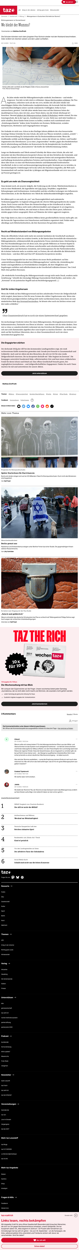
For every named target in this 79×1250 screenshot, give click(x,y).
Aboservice (5, 1208)
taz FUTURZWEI (6, 1149)
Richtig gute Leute (7, 950)
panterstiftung (6, 1022)
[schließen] (76, 1215)
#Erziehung (72, 394)
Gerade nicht (68, 1215)
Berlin (3, 916)
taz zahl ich (5, 1013)
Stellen (3, 984)
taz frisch (4, 1086)
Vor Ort (3, 1115)
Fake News (42, 189)
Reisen (3, 1174)
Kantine (3, 1179)
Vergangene (5, 1124)
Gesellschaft (13, 16)
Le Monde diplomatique (9, 1154)
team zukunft (5, 1081)
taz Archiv (4, 1159)
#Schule (55, 394)
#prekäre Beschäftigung (37, 394)
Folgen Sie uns (5, 877)
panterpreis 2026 (6, 1027)
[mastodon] (13, 878)
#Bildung (11, 394)
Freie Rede (4, 1061)
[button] (76, 2)
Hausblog (4, 974)
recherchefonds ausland (9, 1018)
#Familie (48, 394)
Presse (3, 988)
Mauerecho (5, 1056)
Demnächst (5, 1110)
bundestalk (5, 1042)
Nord (2, 920)
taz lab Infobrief (6, 1095)
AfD (2, 940)
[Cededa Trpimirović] (6, 771)
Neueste (69, 714)
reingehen (4, 1066)
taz (6, 872)
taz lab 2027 (5, 1129)
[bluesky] (17, 878)
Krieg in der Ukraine (7, 945)
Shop (3, 1184)
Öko (2, 897)
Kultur (3, 906)
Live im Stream (6, 1119)
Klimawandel (5, 954)
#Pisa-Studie (64, 394)
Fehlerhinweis (25, 400)
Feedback (4, 1203)
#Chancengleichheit (22, 394)
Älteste (75, 714)
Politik (3, 892)
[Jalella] (6, 784)
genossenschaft (6, 1008)
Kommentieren (14, 400)
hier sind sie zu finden (65, 728)
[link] (20, 10)
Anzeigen (4, 1188)
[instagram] (22, 878)
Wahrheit (4, 925)
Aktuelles (4, 969)
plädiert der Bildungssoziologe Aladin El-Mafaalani (37, 115)
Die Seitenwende (6, 979)
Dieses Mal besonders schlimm (57, 100)
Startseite (4, 16)
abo (2, 1003)
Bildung (21, 16)
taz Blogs (4, 1144)
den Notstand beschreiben (27, 301)
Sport (3, 911)
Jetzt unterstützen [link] (39, 373)
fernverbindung (6, 1047)
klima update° (5, 1052)
